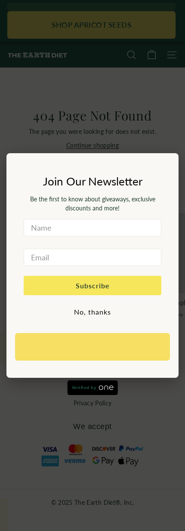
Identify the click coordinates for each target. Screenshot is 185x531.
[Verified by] (92, 347)
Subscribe (93, 285)
